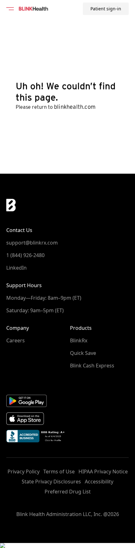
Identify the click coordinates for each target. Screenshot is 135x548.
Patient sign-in (105, 9)
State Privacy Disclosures (51, 481)
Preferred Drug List (68, 491)
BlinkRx (78, 340)
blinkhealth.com (74, 106)
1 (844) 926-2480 (25, 255)
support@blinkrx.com (32, 242)
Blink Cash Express (92, 365)
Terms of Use (59, 471)
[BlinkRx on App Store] (67, 418)
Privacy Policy (24, 471)
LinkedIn (16, 267)
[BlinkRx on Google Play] (67, 400)
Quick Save (83, 353)
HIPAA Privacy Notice (103, 471)
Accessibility (99, 481)
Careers (15, 340)
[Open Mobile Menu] (10, 8)
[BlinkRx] (33, 9)
